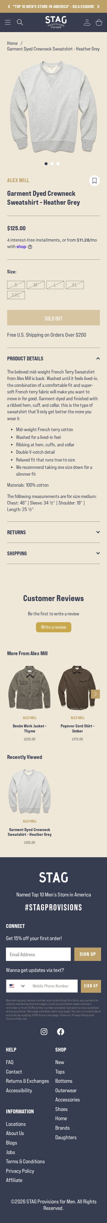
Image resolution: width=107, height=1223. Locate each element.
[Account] (87, 22)
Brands (62, 1128)
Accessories (67, 1099)
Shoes (61, 1109)
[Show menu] (7, 22)
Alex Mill (18, 180)
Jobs (10, 1152)
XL (75, 285)
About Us (15, 1133)
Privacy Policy (20, 1171)
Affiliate (14, 1180)
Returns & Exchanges (27, 1081)
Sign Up (88, 954)
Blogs (11, 1143)
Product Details (25, 358)
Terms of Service (16, 1018)
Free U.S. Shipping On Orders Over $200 (53, 6)
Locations (16, 1124)
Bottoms (64, 1081)
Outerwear (66, 1090)
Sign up (91, 986)
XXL (16, 295)
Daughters (66, 1137)
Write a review (53, 627)
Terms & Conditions (25, 1161)
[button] (98, 6)
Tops (60, 1071)
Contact (14, 1071)
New (59, 1062)
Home (12, 43)
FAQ (9, 1062)
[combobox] (16, 986)
